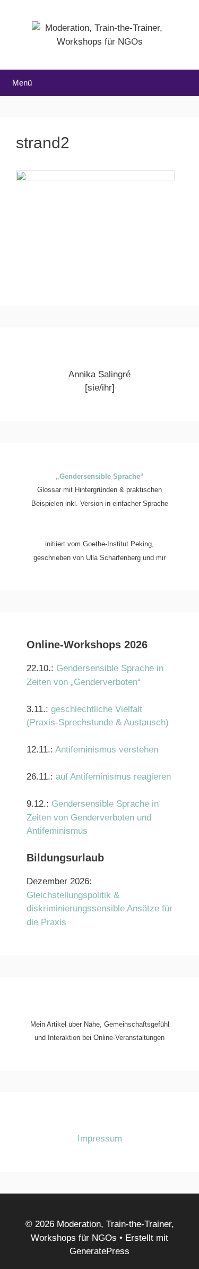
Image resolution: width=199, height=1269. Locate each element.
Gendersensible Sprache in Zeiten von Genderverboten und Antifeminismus (93, 817)
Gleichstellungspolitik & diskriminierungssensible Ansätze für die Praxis (99, 908)
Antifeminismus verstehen (106, 750)
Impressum (99, 1138)
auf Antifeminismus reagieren (113, 777)
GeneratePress (99, 1251)
